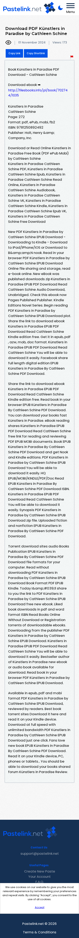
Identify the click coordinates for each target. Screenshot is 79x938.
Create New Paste (39, 871)
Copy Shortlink (36, 53)
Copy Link (14, 53)
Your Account (39, 876)
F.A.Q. (39, 881)
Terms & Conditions (39, 932)
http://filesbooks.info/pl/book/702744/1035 (38, 93)
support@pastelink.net (39, 853)
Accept (39, 907)
